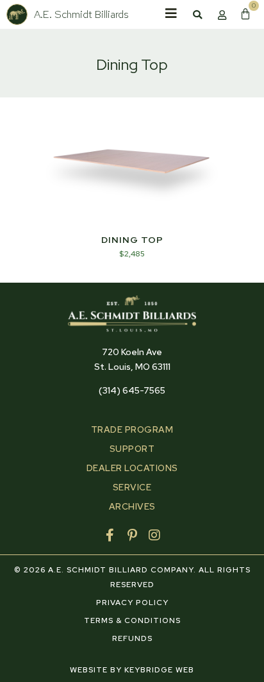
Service (132, 487)
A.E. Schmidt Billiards (81, 14)
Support (132, 448)
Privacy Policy (132, 602)
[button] (197, 14)
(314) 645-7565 (132, 390)
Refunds (132, 638)
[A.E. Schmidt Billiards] (17, 14)
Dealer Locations (132, 468)
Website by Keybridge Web (132, 670)
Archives (132, 506)
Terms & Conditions (132, 620)
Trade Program (132, 429)
